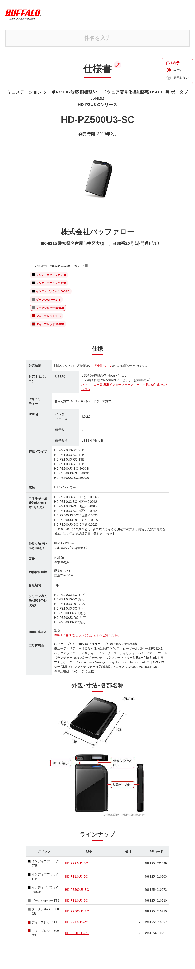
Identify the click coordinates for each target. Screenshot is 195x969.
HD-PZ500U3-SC (77, 911)
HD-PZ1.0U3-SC (76, 900)
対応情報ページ (101, 365)
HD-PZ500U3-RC (77, 933)
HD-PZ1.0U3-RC (76, 922)
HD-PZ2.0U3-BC (76, 863)
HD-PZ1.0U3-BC (76, 876)
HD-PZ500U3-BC (77, 889)
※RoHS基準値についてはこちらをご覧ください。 (88, 635)
